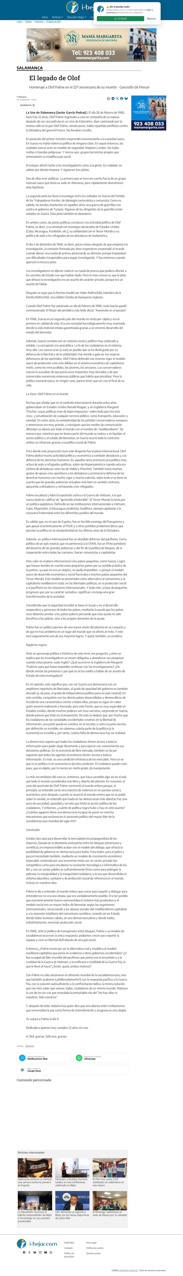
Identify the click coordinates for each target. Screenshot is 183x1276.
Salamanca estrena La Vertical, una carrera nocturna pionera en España (35, 1182)
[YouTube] (45, 1252)
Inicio (45, 17)
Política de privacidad (69, 1255)
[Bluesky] (34, 1252)
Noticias (56, 17)
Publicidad (69, 1242)
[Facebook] (24, 1252)
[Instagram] (40, 1252)
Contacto (68, 1248)
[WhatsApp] (51, 1252)
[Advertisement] (72, 1116)
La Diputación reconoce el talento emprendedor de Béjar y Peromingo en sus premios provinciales (35, 1216)
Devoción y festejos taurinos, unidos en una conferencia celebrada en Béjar (71, 1182)
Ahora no (151, 18)
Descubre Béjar (75, 17)
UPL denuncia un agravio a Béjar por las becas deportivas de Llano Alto (72, 1215)
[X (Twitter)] (29, 1252)
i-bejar (19, 21)
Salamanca (39, 21)
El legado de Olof (53, 21)
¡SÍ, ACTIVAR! (120, 18)
